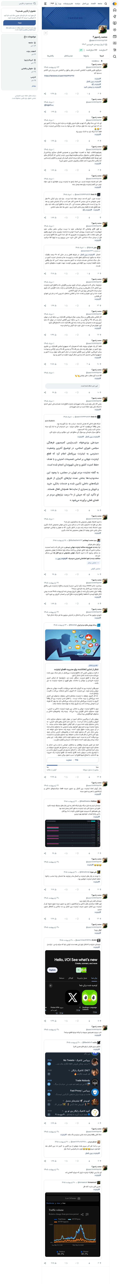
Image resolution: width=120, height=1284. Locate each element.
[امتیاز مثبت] (100, 112)
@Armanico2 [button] (83, 1182)
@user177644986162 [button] (82, 194)
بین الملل (85, 3)
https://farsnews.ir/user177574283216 (59, 76)
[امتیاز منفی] (89, 112)
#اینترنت (98, 78)
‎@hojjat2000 (49, 105)
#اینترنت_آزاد (96, 84)
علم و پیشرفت (68, 3)
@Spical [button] (90, 247)
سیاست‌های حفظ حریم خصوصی (25, 96)
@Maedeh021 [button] (87, 1042)
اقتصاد (93, 3)
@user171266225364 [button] (93, 67)
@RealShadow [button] (85, 801)
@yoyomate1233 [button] (87, 251)
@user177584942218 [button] (83, 940)
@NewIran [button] (73, 625)
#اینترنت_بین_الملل (93, 81)
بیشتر (34, 86)
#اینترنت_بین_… (61, 558)
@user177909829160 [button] (78, 1142)
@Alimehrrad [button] (84, 872)
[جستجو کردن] (105, 3)
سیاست (77, 3)
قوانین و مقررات (23, 30)
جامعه (100, 3)
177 (91, 50)
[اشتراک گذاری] (45, 94)
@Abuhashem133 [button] (75, 540)
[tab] (101, 56)
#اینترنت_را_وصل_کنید (92, 87)
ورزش (59, 3)
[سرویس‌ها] (45, 3)
